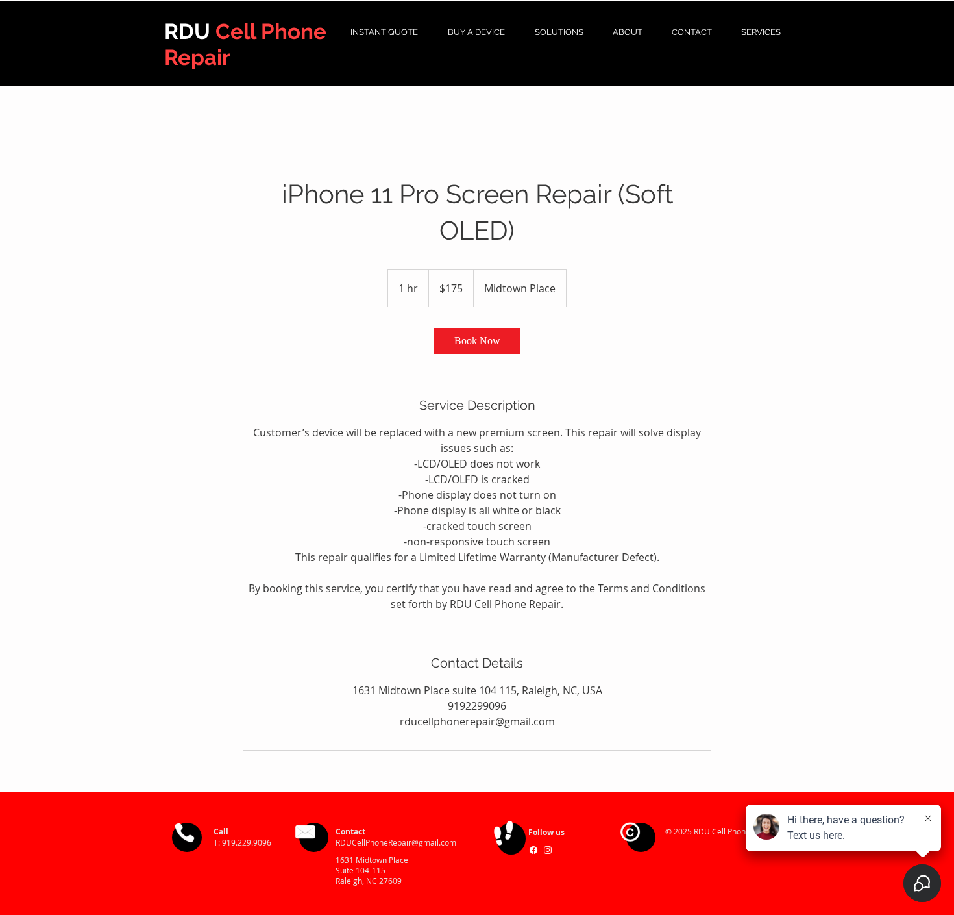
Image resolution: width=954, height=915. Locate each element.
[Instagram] (548, 850)
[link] (477, 341)
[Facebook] (533, 850)
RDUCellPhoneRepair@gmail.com (396, 842)
